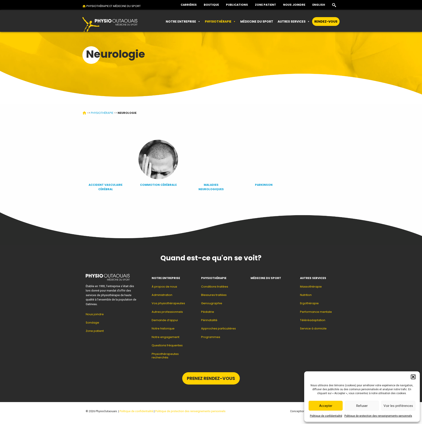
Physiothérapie (218, 21)
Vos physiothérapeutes (168, 303)
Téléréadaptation (312, 320)
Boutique (211, 5)
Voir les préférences (398, 406)
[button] (413, 377)
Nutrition (306, 295)
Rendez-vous (325, 21)
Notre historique (163, 328)
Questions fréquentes (167, 345)
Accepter (325, 406)
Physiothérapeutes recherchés (165, 355)
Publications (237, 5)
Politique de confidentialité (326, 415)
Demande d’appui (165, 320)
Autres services (292, 21)
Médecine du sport (256, 21)
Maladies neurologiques (211, 187)
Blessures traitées (214, 295)
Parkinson (264, 185)
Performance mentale (316, 312)
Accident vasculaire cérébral (105, 187)
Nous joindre (294, 5)
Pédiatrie (207, 312)
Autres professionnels (167, 312)
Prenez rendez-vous (211, 378)
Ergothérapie (309, 303)
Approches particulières (218, 328)
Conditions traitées (214, 286)
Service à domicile (313, 328)
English (318, 5)
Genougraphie (211, 303)
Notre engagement (165, 337)
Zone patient (265, 5)
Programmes (210, 337)
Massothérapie (311, 286)
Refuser (362, 406)
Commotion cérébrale (158, 185)
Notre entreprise (181, 21)
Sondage (92, 322)
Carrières (189, 5)
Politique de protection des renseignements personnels (378, 415)
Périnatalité (209, 320)
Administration (162, 295)
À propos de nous (164, 286)
